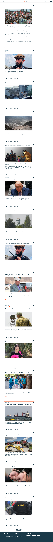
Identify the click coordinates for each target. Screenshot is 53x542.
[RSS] (37, 535)
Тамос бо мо (5, 539)
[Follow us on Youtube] (30, 535)
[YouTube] (47, 1)
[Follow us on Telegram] (35, 535)
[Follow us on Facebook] (29, 535)
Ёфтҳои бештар (19, 529)
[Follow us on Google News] (27, 535)
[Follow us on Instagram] (32, 535)
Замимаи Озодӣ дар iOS (18, 536)
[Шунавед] (49, 1)
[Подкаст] (39, 535)
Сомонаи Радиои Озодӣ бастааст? (8, 536)
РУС (44, 1)
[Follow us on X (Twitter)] (34, 535)
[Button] (9, 78)
